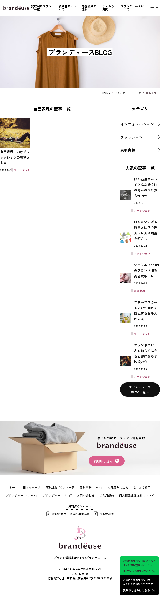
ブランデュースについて (132, 8)
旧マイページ (31, 487)
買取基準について (67, 8)
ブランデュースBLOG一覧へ (140, 389)
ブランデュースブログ (57, 495)
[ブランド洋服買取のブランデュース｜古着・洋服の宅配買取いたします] (16, 8)
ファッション (131, 137)
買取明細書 (106, 514)
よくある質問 (108, 8)
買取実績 (127, 150)
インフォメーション (137, 124)
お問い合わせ (85, 495)
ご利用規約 (106, 495)
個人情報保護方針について (136, 495)
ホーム (13, 487)
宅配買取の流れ (89, 8)
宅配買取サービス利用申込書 (71, 514)
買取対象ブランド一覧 (41, 8)
